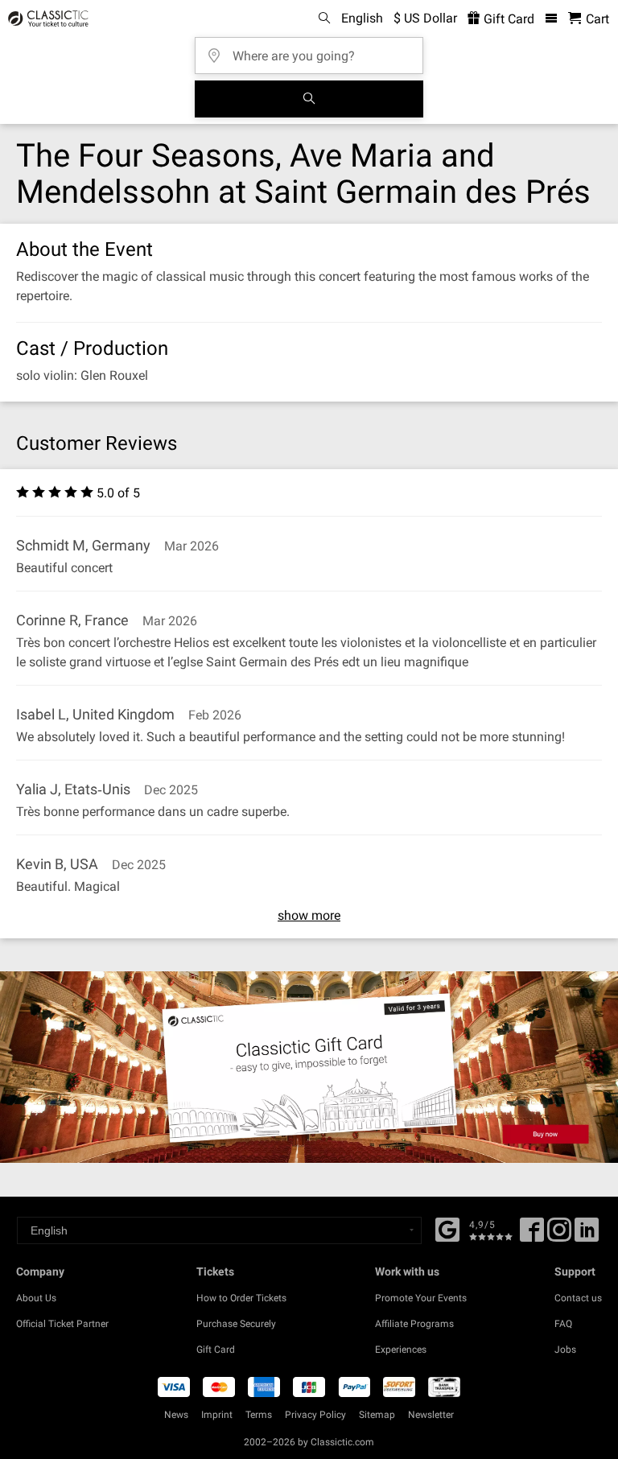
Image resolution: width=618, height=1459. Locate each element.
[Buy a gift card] (309, 1067)
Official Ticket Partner (62, 1323)
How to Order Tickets (241, 1298)
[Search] (309, 98)
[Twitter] (559, 1235)
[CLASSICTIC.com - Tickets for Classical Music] (46, 18)
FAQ (563, 1323)
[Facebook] (447, 1228)
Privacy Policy (315, 1414)
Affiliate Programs (414, 1323)
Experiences (400, 1349)
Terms (258, 1414)
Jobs (565, 1349)
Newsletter (431, 1414)
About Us (36, 1298)
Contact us (578, 1298)
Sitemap (377, 1414)
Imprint (217, 1414)
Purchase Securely (236, 1323)
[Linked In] (587, 1235)
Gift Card (507, 19)
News (176, 1414)
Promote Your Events (421, 1298)
